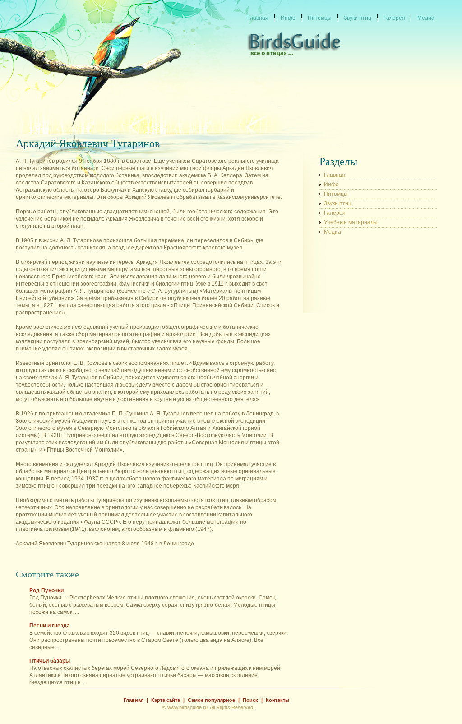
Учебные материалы (351, 222)
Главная (334, 175)
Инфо (331, 184)
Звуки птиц (337, 203)
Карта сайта (165, 700)
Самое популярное (211, 700)
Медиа (332, 232)
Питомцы (336, 194)
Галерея (335, 213)
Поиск (250, 700)
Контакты (277, 700)
